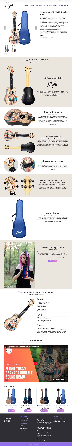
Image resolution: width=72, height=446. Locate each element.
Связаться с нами (24, 420)
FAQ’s (22, 425)
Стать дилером (24, 426)
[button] (68, 5)
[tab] (6, 54)
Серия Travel (47, 37)
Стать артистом (24, 428)
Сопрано (52, 37)
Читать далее (11, 410)
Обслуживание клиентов (25, 430)
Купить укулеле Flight (25, 418)
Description (6, 53)
